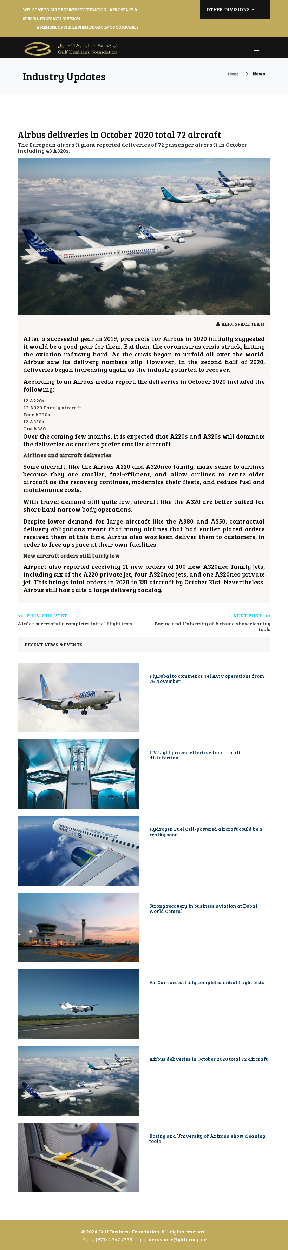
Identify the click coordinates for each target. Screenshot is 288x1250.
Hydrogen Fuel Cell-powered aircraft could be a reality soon (205, 831)
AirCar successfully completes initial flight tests (206, 982)
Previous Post (46, 615)
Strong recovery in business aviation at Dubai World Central (203, 908)
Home (233, 74)
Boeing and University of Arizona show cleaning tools (207, 1138)
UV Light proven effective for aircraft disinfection (195, 755)
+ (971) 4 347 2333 (111, 1239)
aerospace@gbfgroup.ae (177, 1239)
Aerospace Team (242, 324)
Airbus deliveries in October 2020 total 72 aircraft (208, 1058)
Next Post (247, 615)
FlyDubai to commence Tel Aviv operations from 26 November (206, 678)
